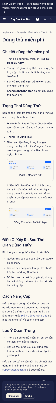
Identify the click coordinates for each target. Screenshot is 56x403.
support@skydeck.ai (14, 369)
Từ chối (29, 396)
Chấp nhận (13, 396)
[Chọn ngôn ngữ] (45, 19)
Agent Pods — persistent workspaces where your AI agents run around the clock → (27, 7)
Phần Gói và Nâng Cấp (34, 315)
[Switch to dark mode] (37, 19)
